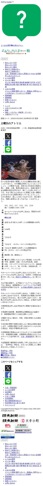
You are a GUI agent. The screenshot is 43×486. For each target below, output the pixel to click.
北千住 (32, 82)
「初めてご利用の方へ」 (23, 277)
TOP (2, 2)
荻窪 (17, 82)
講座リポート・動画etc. (24, 91)
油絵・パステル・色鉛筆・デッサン (18, 112)
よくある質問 (10, 78)
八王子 (38, 82)
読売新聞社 (9, 398)
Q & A (33, 74)
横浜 (24, 84)
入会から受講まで (23, 74)
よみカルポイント (13, 76)
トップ (7, 106)
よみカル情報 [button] (10, 89)
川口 (30, 84)
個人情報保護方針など (13, 401)
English (9, 2)
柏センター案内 (11, 67)
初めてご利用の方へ (12, 71)
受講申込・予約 (7, 351)
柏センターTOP (11, 65)
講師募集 (8, 98)
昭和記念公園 (10, 84)
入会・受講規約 (11, 74)
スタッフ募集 (10, 396)
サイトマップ (10, 405)
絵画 (6, 110)
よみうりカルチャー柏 (13, 108)
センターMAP (10, 82)
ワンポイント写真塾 (23, 93)
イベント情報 (10, 91)
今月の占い (11, 93)
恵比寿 (21, 82)
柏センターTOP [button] (11, 63)
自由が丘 (36, 84)
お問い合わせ (10, 102)
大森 (17, 84)
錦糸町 (27, 82)
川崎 (21, 84)
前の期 (8, 217)
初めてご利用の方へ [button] (12, 69)
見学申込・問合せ (9, 355)
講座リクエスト (11, 100)
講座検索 (8, 95)
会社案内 (8, 392)
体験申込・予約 (7, 353)
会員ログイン (18, 45)
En (5, 2)
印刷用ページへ (8, 357)
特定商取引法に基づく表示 (15, 403)
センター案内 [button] (10, 80)
